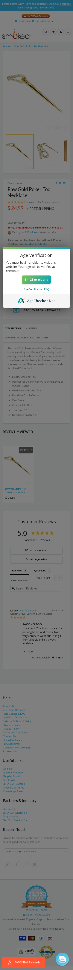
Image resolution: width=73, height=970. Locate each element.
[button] (62, 959)
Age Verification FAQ (36, 289)
